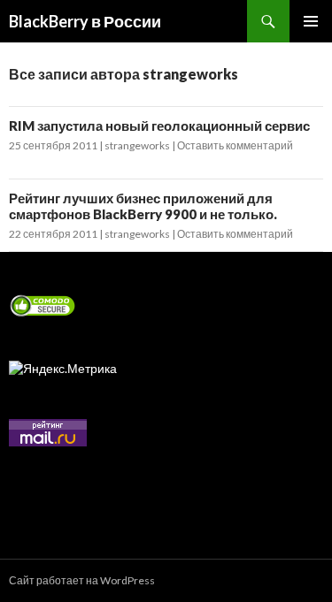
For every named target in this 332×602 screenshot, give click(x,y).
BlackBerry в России (85, 21)
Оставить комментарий (235, 145)
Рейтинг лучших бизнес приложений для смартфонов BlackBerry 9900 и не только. (143, 206)
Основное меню (311, 21)
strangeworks (137, 145)
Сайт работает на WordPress (82, 580)
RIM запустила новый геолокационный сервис (159, 125)
